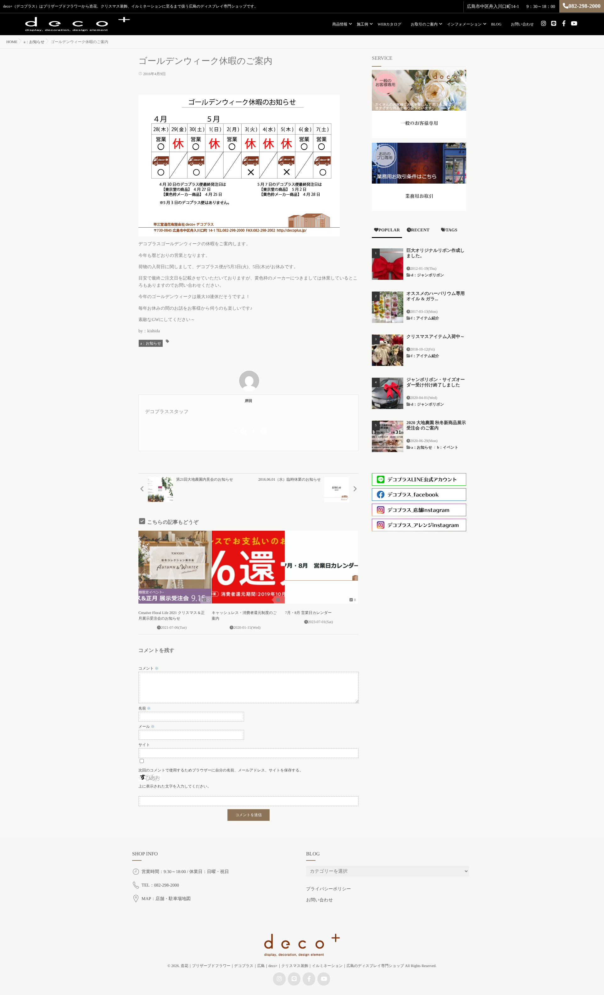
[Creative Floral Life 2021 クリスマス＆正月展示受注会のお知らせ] (174, 567)
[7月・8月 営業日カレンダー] (321, 567)
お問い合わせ (522, 24)
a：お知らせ (150, 343)
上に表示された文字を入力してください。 (174, 786)
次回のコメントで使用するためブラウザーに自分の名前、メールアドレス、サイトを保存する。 (220, 770)
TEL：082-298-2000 (160, 885)
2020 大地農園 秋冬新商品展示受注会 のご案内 (436, 426)
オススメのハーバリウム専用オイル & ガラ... (435, 296)
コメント (148, 668)
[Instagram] (543, 23)
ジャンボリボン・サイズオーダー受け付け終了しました (435, 383)
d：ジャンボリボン (427, 275)
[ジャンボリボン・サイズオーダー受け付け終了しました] (387, 393)
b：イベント (447, 447)
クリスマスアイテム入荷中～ (435, 336)
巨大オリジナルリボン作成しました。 (435, 253)
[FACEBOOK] (563, 23)
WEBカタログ (389, 24)
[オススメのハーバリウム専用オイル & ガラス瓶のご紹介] (387, 307)
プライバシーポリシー (328, 889)
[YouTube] (573, 23)
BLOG (496, 24)
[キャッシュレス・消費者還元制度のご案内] (248, 567)
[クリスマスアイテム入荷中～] (387, 350)
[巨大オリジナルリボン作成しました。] (387, 264)
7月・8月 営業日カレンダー (308, 613)
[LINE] (553, 23)
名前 (144, 708)
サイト (144, 745)
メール (146, 726)
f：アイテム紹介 (425, 318)
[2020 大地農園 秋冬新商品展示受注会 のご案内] (387, 436)
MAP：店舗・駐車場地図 (166, 899)
